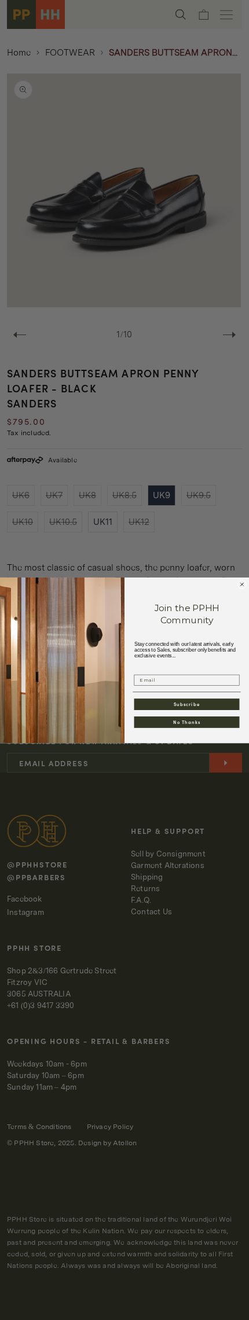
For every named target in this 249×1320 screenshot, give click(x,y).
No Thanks (186, 722)
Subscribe (187, 704)
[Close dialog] (242, 584)
